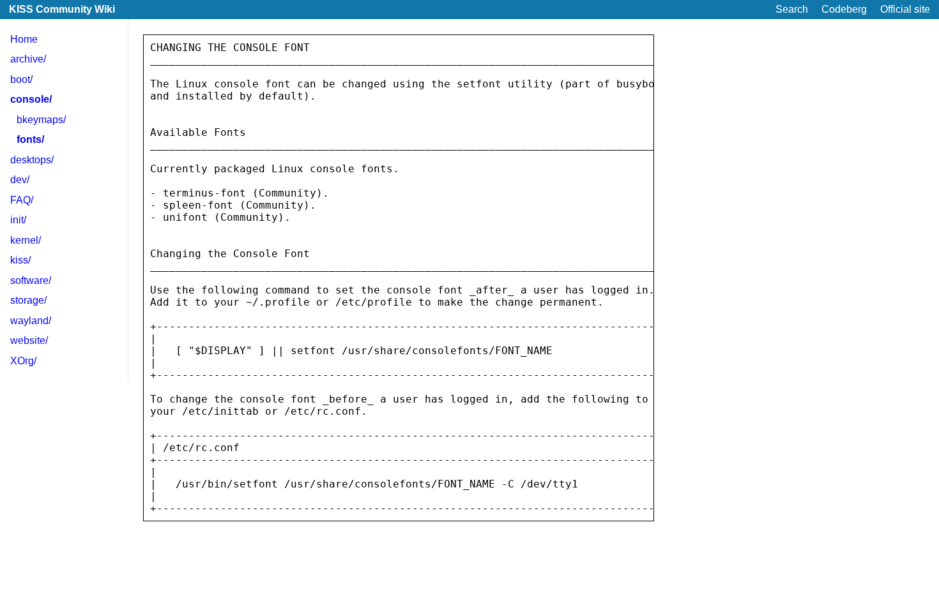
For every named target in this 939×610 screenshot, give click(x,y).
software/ (30, 280)
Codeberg (844, 9)
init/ (18, 219)
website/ (29, 340)
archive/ (28, 59)
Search (791, 9)
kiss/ (20, 260)
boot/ (21, 79)
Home (24, 39)
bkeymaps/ (41, 119)
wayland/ (30, 320)
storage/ (28, 300)
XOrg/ (23, 360)
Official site (905, 9)
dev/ (19, 179)
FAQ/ (21, 200)
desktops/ (32, 159)
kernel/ (25, 240)
